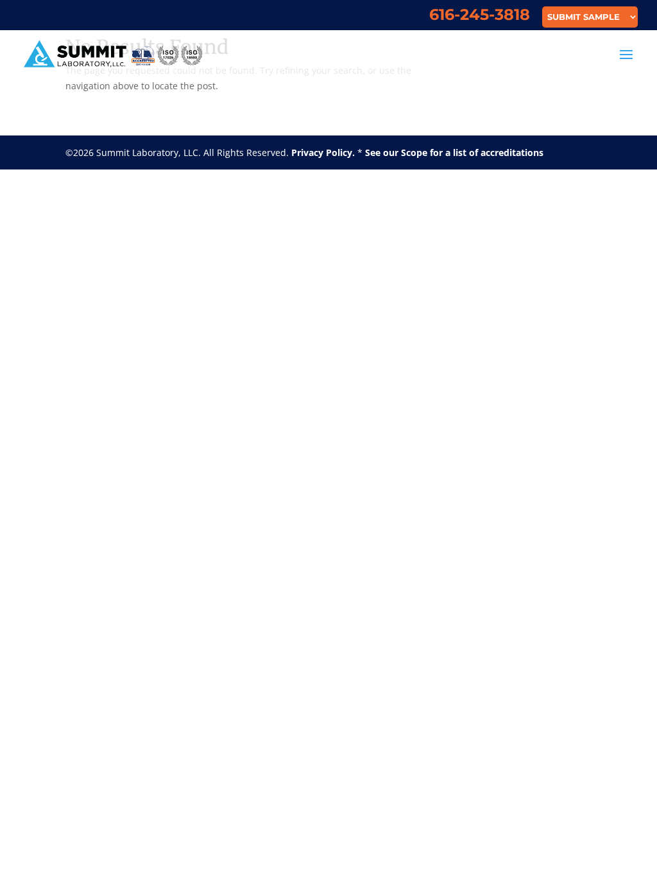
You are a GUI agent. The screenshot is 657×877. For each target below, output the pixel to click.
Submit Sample (583, 17)
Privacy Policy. (323, 152)
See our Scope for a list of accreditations (454, 152)
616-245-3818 (479, 17)
